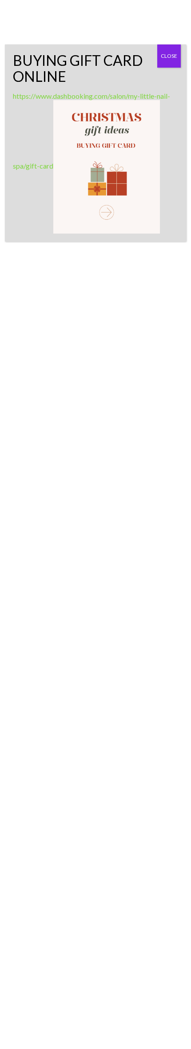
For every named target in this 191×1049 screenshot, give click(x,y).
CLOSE (169, 55)
